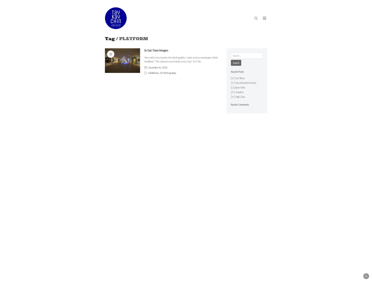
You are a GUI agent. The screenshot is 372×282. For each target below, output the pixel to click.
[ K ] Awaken (237, 92)
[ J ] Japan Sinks (238, 87)
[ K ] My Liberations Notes (243, 82)
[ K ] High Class (238, 96)
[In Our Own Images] (122, 60)
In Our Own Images (156, 50)
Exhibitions (153, 73)
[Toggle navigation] (264, 18)
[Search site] (256, 18)
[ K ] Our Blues (238, 78)
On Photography (168, 73)
